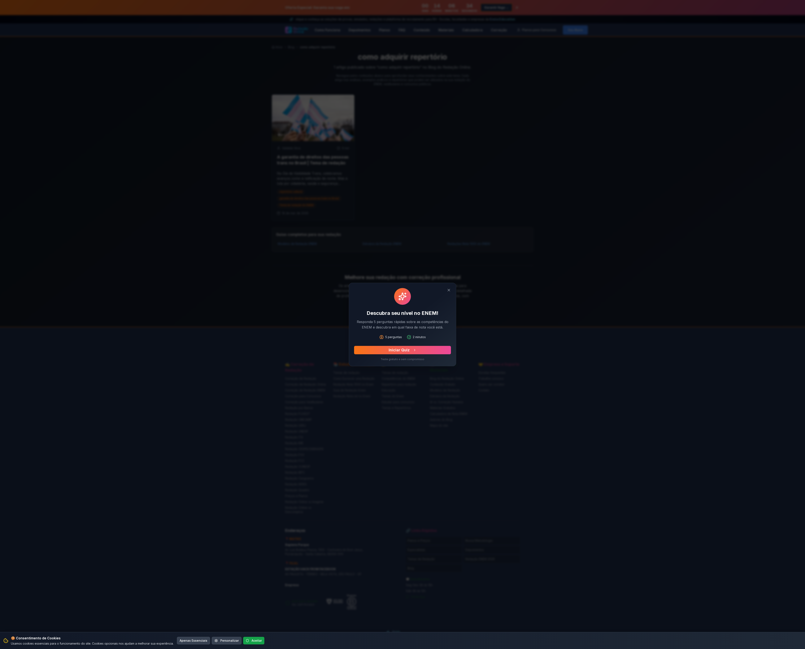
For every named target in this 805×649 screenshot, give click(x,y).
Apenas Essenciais (193, 640)
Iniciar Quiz (399, 350)
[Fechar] (449, 290)
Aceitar (257, 640)
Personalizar (229, 640)
